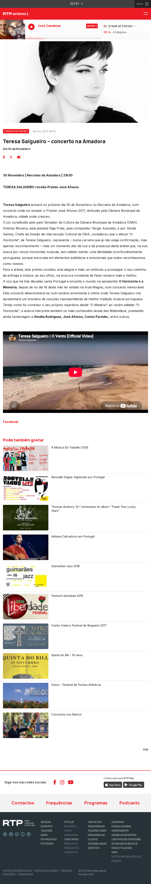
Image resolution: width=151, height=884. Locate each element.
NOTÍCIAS (46, 822)
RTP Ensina (47, 843)
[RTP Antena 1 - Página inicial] (12, 14)
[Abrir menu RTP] (75, 3)
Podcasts (129, 803)
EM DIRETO (70, 826)
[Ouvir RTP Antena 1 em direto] (12, 29)
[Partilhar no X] (11, 157)
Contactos (22, 803)
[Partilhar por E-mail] (18, 157)
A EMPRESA (117, 822)
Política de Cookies (46, 870)
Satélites (93, 848)
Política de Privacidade (17, 870)
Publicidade (25, 874)
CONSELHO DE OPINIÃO (123, 835)
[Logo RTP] (19, 823)
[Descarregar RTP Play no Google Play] (133, 784)
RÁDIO (44, 835)
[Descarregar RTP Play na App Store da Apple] (113, 784)
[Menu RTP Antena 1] (147, 14)
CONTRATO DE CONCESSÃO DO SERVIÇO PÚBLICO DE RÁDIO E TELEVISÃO (126, 844)
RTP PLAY (69, 822)
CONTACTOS (94, 822)
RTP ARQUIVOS (49, 839)
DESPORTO (46, 826)
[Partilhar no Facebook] (4, 157)
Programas (96, 803)
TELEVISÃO (46, 830)
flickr (29, 834)
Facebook (5, 834)
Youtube (23, 834)
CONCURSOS (71, 839)
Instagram (17, 834)
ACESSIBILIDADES (97, 843)
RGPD (114, 852)
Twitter (11, 834)
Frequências (59, 803)
